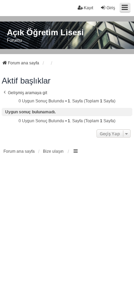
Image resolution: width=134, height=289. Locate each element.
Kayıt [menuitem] (88, 7)
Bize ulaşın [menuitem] (53, 151)
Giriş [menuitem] (111, 7)
